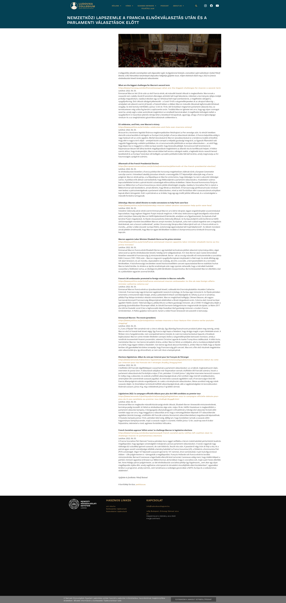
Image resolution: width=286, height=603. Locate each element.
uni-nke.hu (111, 506)
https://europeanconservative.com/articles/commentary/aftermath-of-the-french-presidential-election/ (167, 166)
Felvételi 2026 (147, 8)
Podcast (165, 6)
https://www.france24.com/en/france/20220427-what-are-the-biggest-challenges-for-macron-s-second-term (169, 88)
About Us (177, 6)
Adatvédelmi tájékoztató (116, 511)
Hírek (128, 6)
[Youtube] (217, 5)
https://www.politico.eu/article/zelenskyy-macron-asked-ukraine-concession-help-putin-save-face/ (165, 205)
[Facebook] (211, 5)
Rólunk (115, 6)
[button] (196, 6)
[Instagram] (205, 5)
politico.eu (141, 484)
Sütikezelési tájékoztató (116, 509)
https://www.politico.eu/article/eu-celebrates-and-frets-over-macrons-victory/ (155, 127)
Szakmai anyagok (146, 6)
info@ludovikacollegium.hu (158, 506)
